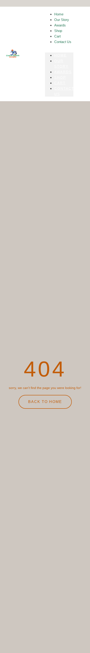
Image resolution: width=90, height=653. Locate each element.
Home (60, 55)
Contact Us (62, 42)
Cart (60, 83)
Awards (63, 72)
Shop (60, 77)
